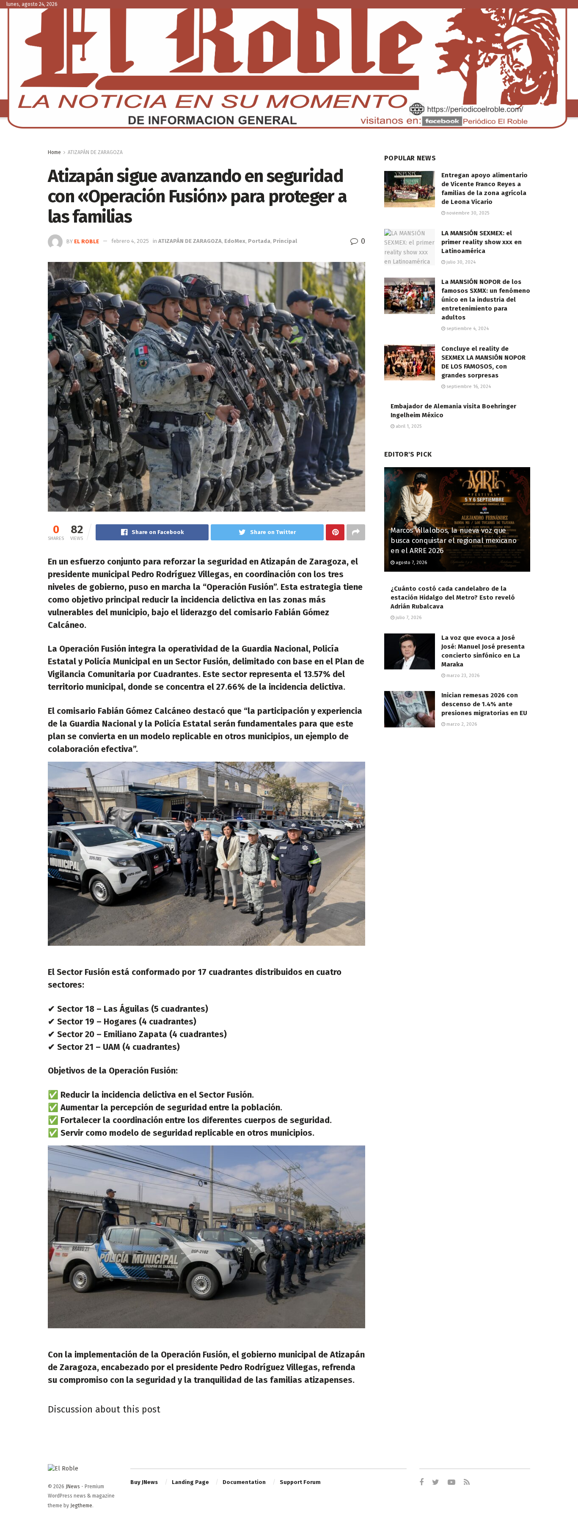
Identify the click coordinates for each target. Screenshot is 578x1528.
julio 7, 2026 (407, 617)
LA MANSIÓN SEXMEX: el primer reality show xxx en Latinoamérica (481, 242)
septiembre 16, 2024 (468, 386)
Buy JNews (144, 1482)
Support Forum (300, 1482)
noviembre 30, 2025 (467, 213)
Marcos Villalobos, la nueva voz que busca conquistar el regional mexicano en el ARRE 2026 (453, 540)
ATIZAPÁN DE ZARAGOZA (95, 152)
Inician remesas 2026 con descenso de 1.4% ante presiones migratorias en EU (484, 704)
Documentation (244, 1482)
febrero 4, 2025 (130, 241)
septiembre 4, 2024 (467, 328)
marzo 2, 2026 (461, 724)
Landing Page (190, 1482)
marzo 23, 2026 (462, 675)
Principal (285, 241)
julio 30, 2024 (460, 262)
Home (54, 152)
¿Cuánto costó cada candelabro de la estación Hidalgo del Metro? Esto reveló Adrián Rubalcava (453, 597)
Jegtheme (81, 1506)
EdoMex (234, 241)
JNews (73, 1486)
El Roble (86, 241)
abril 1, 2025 (407, 426)
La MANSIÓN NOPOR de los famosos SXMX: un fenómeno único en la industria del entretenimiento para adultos (485, 299)
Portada (259, 241)
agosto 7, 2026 (410, 562)
